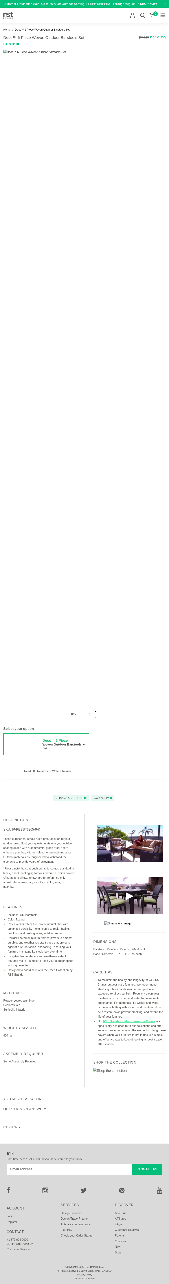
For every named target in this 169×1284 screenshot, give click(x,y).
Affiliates (120, 1218)
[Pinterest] (122, 1191)
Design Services (71, 1213)
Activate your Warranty (75, 1224)
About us (120, 1213)
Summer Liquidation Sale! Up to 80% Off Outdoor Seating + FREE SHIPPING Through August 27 (80, 3)
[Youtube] (159, 1191)
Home (7, 29)
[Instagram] (45, 1191)
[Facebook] (8, 1191)
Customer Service (18, 1249)
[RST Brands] (8, 15)
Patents (120, 1235)
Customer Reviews (127, 1229)
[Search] (142, 15)
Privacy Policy (84, 1274)
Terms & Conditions (84, 1278)
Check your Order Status (76, 1235)
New (117, 1246)
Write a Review (61, 771)
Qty (73, 714)
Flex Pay (66, 1229)
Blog (118, 1252)
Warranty (101, 798)
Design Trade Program (75, 1218)
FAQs (118, 1224)
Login (10, 1216)
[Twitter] (84, 1191)
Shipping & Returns (69, 798)
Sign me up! (147, 1169)
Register (12, 1222)
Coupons (120, 1241)
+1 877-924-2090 (17, 1239)
